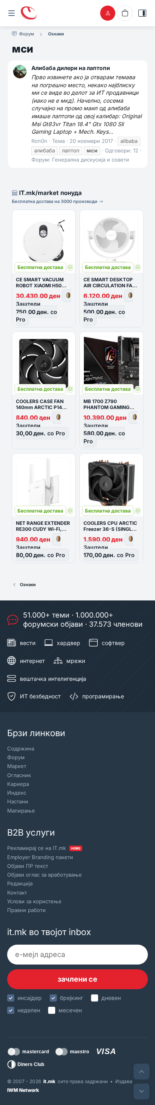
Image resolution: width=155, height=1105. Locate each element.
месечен (70, 1010)
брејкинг (71, 997)
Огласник (19, 775)
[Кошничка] (125, 13)
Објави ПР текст (27, 866)
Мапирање (21, 810)
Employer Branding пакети (40, 857)
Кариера (18, 784)
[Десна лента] (142, 13)
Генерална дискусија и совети (90, 159)
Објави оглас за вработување (44, 874)
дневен (111, 997)
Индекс (16, 792)
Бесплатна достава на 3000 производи (55, 201)
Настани (17, 801)
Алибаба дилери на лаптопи (70, 67)
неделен (28, 1010)
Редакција (20, 883)
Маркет (16, 766)
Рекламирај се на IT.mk (43, 848)
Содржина (20, 748)
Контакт (17, 892)
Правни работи (26, 910)
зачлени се (77, 979)
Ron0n (39, 141)
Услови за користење (34, 901)
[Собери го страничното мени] (11, 13)
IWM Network (23, 1090)
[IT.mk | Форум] (29, 13)
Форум (16, 757)
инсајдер (29, 997)
